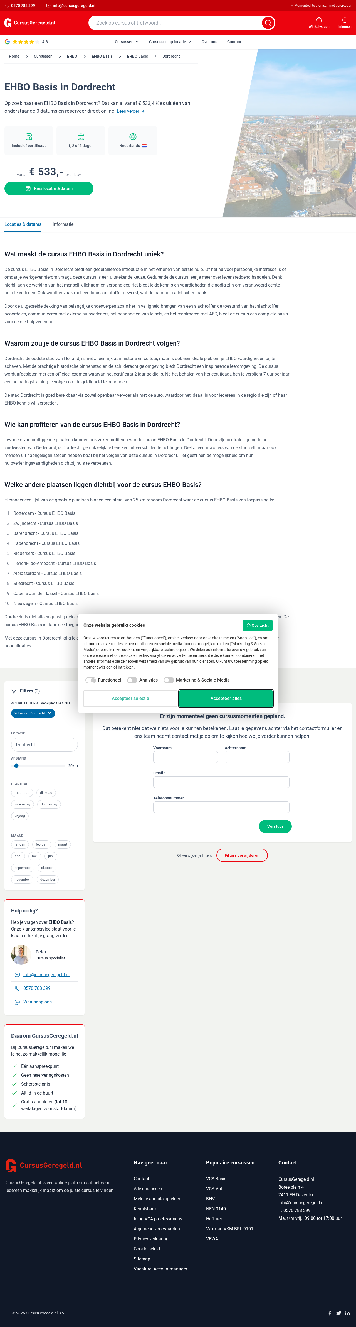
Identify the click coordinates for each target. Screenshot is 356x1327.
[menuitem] (127, 42)
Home (14, 56)
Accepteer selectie (130, 698)
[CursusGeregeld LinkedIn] (347, 1313)
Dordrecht (171, 56)
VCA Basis (216, 1178)
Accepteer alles (226, 698)
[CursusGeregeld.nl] (63, 1165)
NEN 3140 (216, 1208)
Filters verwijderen (242, 855)
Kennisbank (145, 1208)
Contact (141, 1178)
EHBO (72, 56)
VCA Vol (214, 1188)
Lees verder (128, 111)
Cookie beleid (147, 1249)
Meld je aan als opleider (157, 1198)
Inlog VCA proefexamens (158, 1218)
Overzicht (260, 625)
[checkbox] (102, 680)
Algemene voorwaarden (157, 1228)
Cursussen (43, 56)
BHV (210, 1198)
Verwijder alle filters (55, 703)
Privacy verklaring (151, 1239)
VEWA (212, 1239)
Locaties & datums (22, 224)
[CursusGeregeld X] (339, 1313)
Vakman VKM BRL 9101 (229, 1228)
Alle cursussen (148, 1188)
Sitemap (142, 1259)
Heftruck (214, 1218)
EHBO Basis (102, 56)
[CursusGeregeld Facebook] (330, 1313)
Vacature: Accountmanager (160, 1269)
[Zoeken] (268, 23)
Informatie (63, 224)
